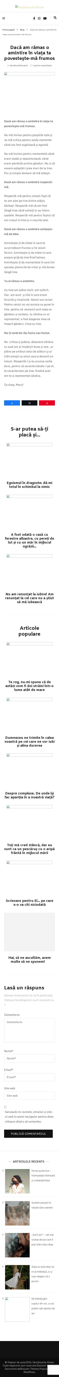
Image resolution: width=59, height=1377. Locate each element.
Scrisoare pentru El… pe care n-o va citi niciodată (29, 903)
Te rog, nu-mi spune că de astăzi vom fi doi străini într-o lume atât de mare (29, 686)
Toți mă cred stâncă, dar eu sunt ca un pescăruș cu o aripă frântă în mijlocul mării (29, 849)
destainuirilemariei (19, 65)
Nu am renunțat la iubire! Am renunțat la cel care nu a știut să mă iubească (29, 598)
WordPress (29, 1372)
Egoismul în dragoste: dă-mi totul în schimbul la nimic (29, 485)
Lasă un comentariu (42, 65)
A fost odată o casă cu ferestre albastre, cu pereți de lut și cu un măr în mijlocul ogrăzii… (29, 541)
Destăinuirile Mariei (43, 1362)
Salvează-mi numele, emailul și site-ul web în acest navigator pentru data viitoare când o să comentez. (29, 1117)
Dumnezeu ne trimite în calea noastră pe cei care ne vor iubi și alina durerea (30, 742)
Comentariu (12, 1014)
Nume (8, 1051)
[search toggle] (55, 17)
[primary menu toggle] (4, 18)
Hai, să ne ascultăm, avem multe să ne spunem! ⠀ (29, 960)
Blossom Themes (29, 1369)
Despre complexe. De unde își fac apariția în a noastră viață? (29, 795)
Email (8, 1069)
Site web (9, 1088)
